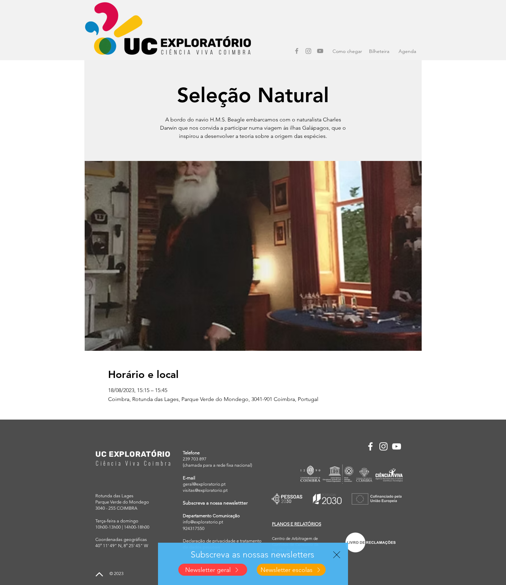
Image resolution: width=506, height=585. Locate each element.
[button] (336, 554)
